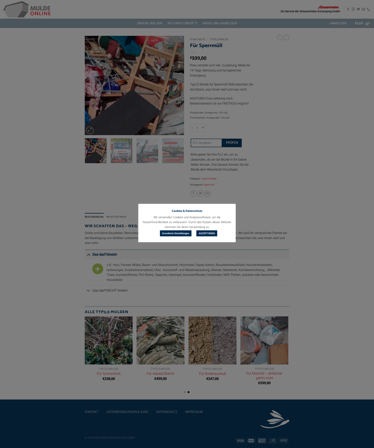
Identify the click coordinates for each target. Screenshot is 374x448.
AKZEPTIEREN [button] (207, 233)
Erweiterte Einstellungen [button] (175, 233)
